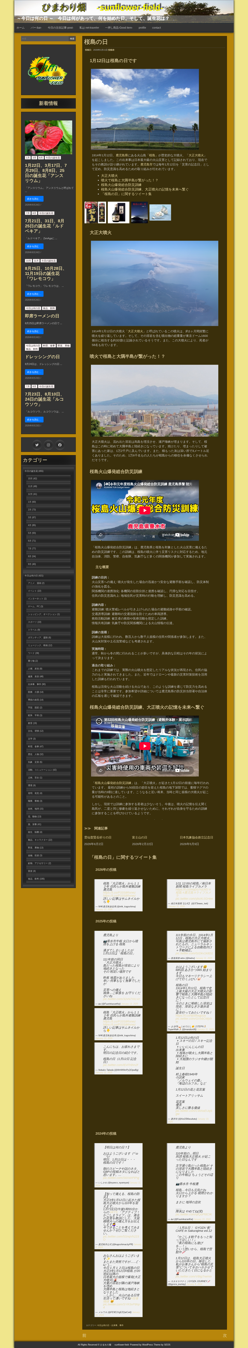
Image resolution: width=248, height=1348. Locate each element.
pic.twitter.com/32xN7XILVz (121, 999)
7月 (28, 213)
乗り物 (31, 661)
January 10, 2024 (202, 1219)
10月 (28, 260)
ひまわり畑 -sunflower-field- (102, 8)
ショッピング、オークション (42, 614)
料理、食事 (49, 345)
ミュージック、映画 (38, 645)
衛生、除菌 (33, 832)
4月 (29, 525)
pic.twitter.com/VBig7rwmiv (194, 1276)
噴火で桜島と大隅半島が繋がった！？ (129, 180)
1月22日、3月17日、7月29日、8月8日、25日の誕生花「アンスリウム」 (46, 173)
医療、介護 (33, 692)
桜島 (152, 155)
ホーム (21, 27)
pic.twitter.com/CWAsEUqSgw (194, 1112)
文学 (30, 738)
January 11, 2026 (176, 906)
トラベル (32, 629)
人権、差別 (33, 668)
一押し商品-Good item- (119, 27)
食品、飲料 (49, 308)
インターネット (35, 598)
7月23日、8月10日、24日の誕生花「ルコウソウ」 (44, 399)
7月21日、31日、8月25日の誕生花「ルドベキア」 (44, 225)
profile (142, 27)
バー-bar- (36, 27)
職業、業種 (33, 801)
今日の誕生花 (53, 157)
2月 (29, 509)
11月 (36, 260)
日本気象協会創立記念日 (196, 837)
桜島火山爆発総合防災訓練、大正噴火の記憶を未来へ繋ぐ (145, 189)
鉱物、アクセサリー (38, 863)
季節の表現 (33, 700)
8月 (41, 157)
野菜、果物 (64, 345)
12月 (30, 494)
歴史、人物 (33, 754)
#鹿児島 (188, 892)
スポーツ (32, 622)
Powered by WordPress (141, 1344)
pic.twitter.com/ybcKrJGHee (194, 898)
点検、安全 (33, 777)
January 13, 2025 (129, 1004)
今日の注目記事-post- (60, 27)
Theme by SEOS (162, 1344)
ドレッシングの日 (42, 356)
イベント (32, 591)
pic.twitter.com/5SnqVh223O (121, 1238)
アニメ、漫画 (34, 583)
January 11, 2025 (103, 1072)
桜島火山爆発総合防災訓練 (121, 185)
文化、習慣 (33, 731)
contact (156, 27)
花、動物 (32, 816)
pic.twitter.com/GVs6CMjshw (194, 1020)
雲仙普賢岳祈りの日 (98, 837)
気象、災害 (33, 762)
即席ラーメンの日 (42, 315)
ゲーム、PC (34, 606)
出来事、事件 (117, 1325)
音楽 (30, 871)
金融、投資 (33, 855)
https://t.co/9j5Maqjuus (191, 1015)
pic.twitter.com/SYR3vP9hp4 (121, 1306)
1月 (28, 157)
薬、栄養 (32, 824)
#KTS (114, 1212)
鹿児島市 (146, 164)
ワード (31, 653)
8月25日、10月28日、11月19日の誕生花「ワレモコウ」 (46, 273)
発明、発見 (33, 793)
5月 (29, 533)
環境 (30, 785)
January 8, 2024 (194, 1284)
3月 (34, 157)
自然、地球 (33, 808)
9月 (29, 564)
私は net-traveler (89, 27)
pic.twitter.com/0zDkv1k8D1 (194, 953)
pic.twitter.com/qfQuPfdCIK (194, 1214)
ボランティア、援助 (38, 637)
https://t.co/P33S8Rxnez (119, 892)
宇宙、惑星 (33, 707)
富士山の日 (139, 837)
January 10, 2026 (103, 909)
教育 (30, 723)
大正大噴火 (196, 155)
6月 (29, 541)
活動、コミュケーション (40, 770)
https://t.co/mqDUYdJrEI (192, 889)
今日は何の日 (103, 1325)
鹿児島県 (122, 155)
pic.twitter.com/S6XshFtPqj (121, 1178)
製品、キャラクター (38, 840)
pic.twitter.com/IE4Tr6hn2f (120, 1065)
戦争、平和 (33, 715)
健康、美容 (33, 676)
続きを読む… (34, 198)
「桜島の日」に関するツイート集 (126, 194)
